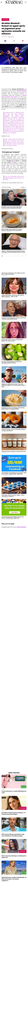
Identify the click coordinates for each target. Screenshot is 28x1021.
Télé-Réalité (22, 829)
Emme (12, 36)
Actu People (22, 808)
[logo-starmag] (14, 2)
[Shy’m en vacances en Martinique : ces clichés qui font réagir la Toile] (14, 846)
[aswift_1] (14, 14)
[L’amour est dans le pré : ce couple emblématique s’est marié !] (14, 781)
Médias (23, 786)
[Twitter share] (14, 41)
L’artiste (14, 162)
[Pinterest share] (22, 41)
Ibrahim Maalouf (21, 90)
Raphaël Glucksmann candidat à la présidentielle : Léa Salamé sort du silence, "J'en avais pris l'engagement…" (14, 879)
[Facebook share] (5, 41)
